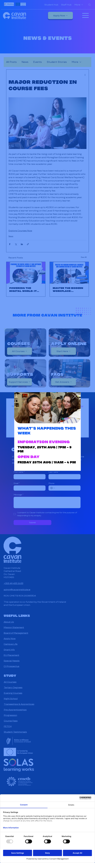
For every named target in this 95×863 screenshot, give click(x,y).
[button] (75, 396)
